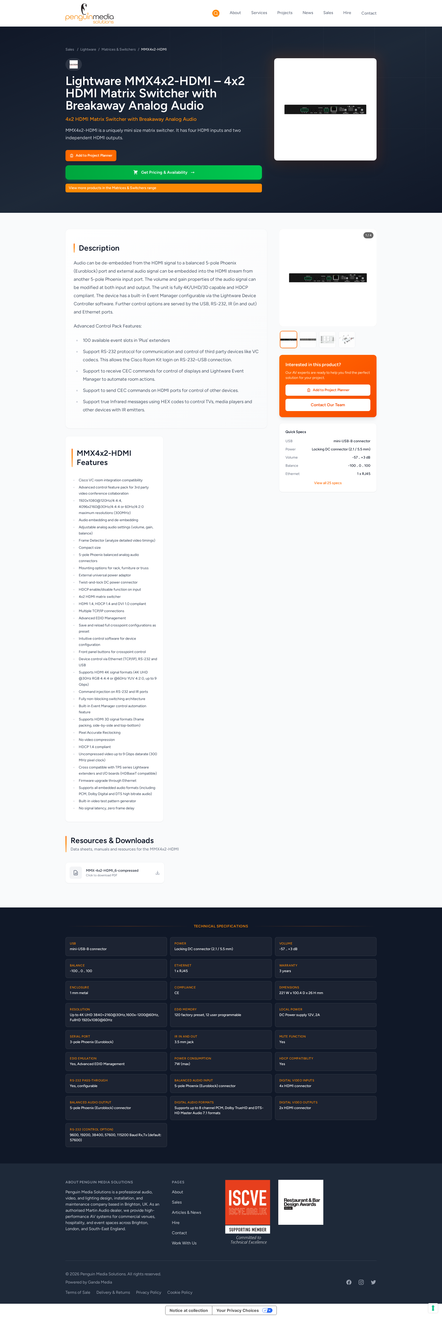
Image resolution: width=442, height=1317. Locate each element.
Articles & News (186, 1212)
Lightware (88, 49)
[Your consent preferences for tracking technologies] (433, 1308)
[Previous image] (287, 277)
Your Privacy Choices (237, 1310)
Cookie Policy (179, 1292)
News (308, 12)
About (235, 12)
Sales (328, 12)
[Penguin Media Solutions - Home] (89, 13)
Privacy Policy (148, 1292)
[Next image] (368, 277)
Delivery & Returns (113, 1292)
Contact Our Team (328, 404)
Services (259, 12)
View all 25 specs (328, 483)
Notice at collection (189, 1310)
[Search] (215, 13)
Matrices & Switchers (119, 49)
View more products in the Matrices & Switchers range (112, 188)
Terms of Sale (77, 1292)
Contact (369, 13)
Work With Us (184, 1243)
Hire (347, 12)
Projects (284, 12)
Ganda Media (100, 1282)
